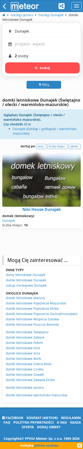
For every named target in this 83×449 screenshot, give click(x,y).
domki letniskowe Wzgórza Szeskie (32, 319)
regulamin (71, 418)
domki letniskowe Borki (23, 358)
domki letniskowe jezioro (25, 387)
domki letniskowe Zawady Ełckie (30, 380)
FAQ (6, 422)
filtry (45, 84)
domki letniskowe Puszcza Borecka (32, 324)
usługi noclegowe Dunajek (26, 285)
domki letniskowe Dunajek (26, 280)
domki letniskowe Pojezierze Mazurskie (36, 303)
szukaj (45, 68)
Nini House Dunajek (41, 209)
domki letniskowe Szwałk (25, 374)
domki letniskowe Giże (23, 348)
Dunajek (8, 220)
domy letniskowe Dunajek (25, 275)
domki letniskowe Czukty (25, 369)
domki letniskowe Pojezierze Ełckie (32, 308)
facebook (14, 418)
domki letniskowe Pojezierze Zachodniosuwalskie (43, 314)
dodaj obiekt (48, 427)
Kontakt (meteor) (42, 418)
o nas (62, 422)
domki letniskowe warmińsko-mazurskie (36, 395)
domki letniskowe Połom (24, 342)
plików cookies (46, 445)
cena (40, 146)
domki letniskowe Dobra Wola (28, 364)
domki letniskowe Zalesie (25, 337)
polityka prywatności (33, 422)
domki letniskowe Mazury (25, 298)
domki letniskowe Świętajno (27, 332)
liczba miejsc (57, 146)
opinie (74, 146)
